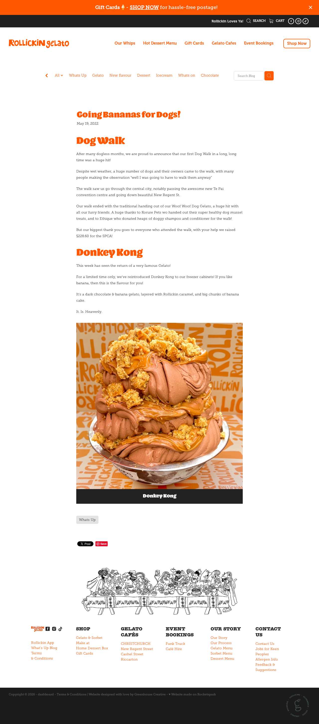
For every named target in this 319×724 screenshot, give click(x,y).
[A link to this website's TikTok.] (306, 21)
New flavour (120, 75)
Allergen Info (266, 659)
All (58, 75)
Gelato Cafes (224, 43)
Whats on (186, 75)
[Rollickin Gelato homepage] (39, 43)
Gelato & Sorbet (89, 638)
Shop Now (297, 43)
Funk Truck (175, 644)
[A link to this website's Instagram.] (298, 21)
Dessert (143, 75)
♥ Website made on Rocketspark (192, 694)
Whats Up (77, 75)
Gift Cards (194, 43)
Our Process (221, 643)
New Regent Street (137, 649)
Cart (279, 21)
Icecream (164, 75)
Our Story (219, 638)
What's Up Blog (44, 648)
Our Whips (125, 43)
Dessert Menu (222, 659)
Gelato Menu (222, 648)
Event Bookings (258, 43)
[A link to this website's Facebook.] (291, 21)
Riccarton (129, 659)
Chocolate (210, 75)
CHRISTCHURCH (136, 644)
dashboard (46, 694)
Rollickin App (42, 643)
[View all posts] (46, 76)
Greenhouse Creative (150, 694)
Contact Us (264, 644)
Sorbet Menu (221, 653)
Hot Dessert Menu (160, 43)
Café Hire (174, 649)
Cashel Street (132, 654)
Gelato (98, 75)
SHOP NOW (144, 7)
